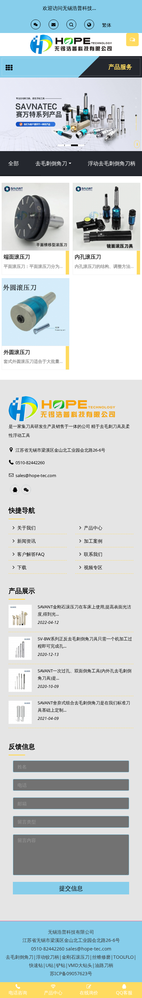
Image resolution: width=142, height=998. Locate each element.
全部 (13, 163)
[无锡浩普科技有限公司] (71, 44)
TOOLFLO (123, 957)
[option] (71, 114)
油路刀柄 (104, 965)
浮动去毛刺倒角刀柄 (111, 163)
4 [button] (136, 124)
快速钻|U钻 (41, 965)
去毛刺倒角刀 (51, 163)
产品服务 (120, 67)
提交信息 (71, 888)
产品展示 (22, 591)
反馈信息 (22, 746)
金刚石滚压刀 (75, 957)
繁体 (106, 25)
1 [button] (136, 98)
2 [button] (136, 107)
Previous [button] (3, 146)
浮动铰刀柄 (47, 957)
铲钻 (60, 965)
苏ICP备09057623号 (71, 973)
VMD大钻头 (80, 965)
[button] (18, 149)
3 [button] (136, 115)
